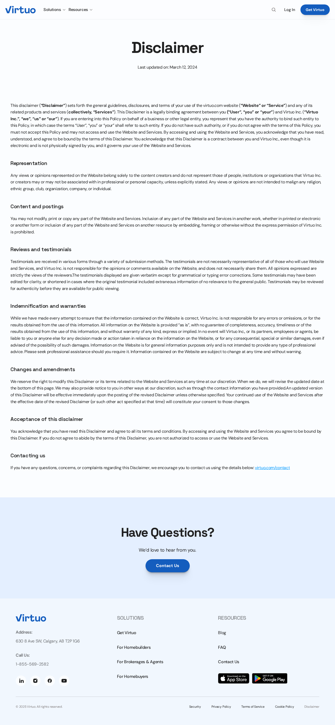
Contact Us (228, 661)
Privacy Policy (221, 707)
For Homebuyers (132, 676)
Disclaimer (311, 707)
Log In (289, 9)
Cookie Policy (284, 707)
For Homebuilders (134, 647)
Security (195, 707)
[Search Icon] (274, 9)
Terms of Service (252, 707)
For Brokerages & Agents (140, 661)
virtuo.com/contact (272, 467)
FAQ (222, 647)
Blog (222, 632)
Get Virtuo (126, 632)
